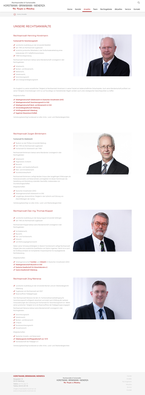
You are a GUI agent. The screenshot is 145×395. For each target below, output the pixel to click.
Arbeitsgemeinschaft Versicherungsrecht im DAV (32, 102)
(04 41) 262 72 (23, 384)
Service (128, 9)
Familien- (33, 262)
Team (95, 9)
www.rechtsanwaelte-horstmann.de (24, 391)
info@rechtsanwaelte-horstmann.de (24, 389)
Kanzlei (78, 9)
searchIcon (139, 2)
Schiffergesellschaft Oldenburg (26, 110)
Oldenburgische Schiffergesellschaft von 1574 (32, 339)
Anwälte (87, 9)
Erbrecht (43, 262)
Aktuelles (118, 9)
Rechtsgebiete (106, 9)
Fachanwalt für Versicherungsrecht (25, 41)
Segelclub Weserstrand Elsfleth (26, 113)
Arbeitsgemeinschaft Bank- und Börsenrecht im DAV (34, 105)
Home (69, 9)
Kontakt (137, 9)
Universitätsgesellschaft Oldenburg (28, 108)
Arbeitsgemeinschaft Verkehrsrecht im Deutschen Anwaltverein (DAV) (40, 100)
